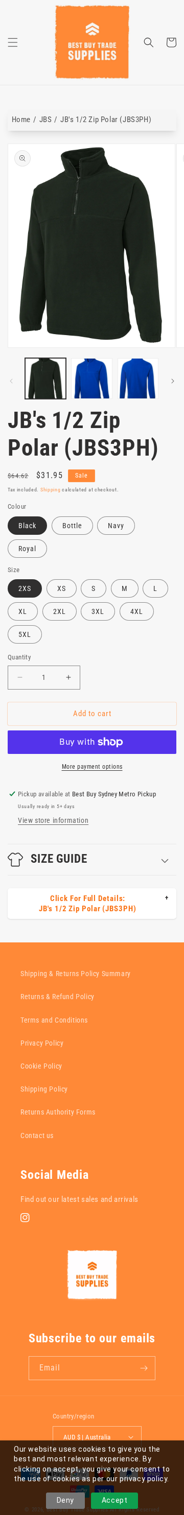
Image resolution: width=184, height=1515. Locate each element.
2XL (59, 611)
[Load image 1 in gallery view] (45, 378)
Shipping (50, 489)
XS (61, 588)
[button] (13, 42)
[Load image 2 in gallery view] (91, 378)
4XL (136, 611)
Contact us (37, 1135)
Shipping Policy (44, 1089)
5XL (24, 634)
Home (21, 119)
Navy (116, 526)
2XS (24, 588)
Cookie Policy (41, 1066)
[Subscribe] (143, 1368)
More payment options (92, 766)
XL (22, 611)
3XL (97, 611)
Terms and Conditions (54, 1020)
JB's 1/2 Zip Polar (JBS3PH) (105, 119)
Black (27, 526)
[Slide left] (11, 381)
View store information (53, 820)
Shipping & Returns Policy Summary (75, 973)
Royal (27, 549)
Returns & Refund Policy (57, 996)
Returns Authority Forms (58, 1112)
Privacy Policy (41, 1043)
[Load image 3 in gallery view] (138, 378)
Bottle (72, 526)
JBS (45, 119)
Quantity (19, 657)
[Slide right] (173, 381)
